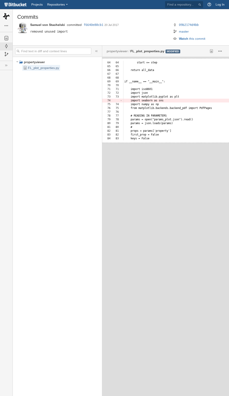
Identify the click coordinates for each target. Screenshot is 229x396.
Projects (37, 4)
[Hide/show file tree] (96, 51)
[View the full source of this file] (211, 51)
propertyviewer (34, 62)
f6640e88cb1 (93, 25)
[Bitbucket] (15, 4)
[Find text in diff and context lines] (18, 51)
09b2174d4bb (189, 25)
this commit (192, 38)
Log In (220, 4)
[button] (209, 4)
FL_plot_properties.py (43, 68)
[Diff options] (220, 51)
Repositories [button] (56, 4)
